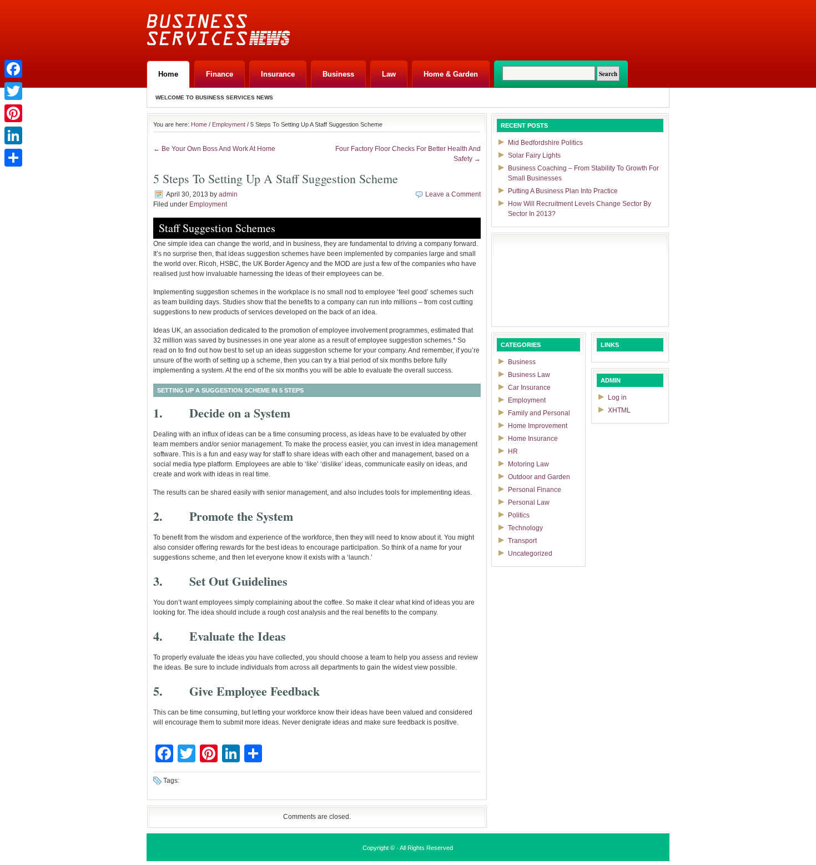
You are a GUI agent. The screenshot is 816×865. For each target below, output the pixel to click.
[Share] (13, 158)
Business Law (529, 375)
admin (228, 194)
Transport (522, 541)
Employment (228, 124)
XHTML (619, 410)
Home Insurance (533, 438)
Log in (617, 397)
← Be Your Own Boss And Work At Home (214, 149)
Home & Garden (451, 74)
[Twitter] (13, 91)
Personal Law (529, 502)
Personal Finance (534, 490)
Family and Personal (539, 413)
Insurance (278, 74)
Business (338, 74)
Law (389, 74)
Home (168, 74)
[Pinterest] (13, 113)
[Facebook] (13, 69)
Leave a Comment (453, 194)
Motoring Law (528, 464)
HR (513, 451)
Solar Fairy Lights (534, 155)
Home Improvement (537, 426)
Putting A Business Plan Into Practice (563, 191)
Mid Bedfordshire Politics (545, 143)
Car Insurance (529, 387)
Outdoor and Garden (539, 477)
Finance (219, 74)
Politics (519, 515)
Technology (525, 528)
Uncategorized (530, 553)
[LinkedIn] (13, 135)
